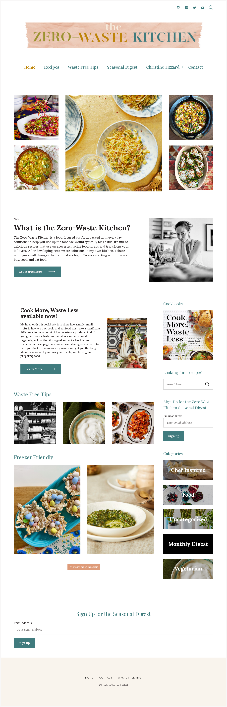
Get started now (31, 272)
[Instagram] (178, 7)
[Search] (211, 7)
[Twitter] (194, 7)
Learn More (34, 369)
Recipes (51, 67)
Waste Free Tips (83, 67)
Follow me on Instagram (85, 566)
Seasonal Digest (122, 67)
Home (29, 67)
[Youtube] (202, 7)
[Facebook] (186, 7)
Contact (195, 67)
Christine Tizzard (162, 67)
